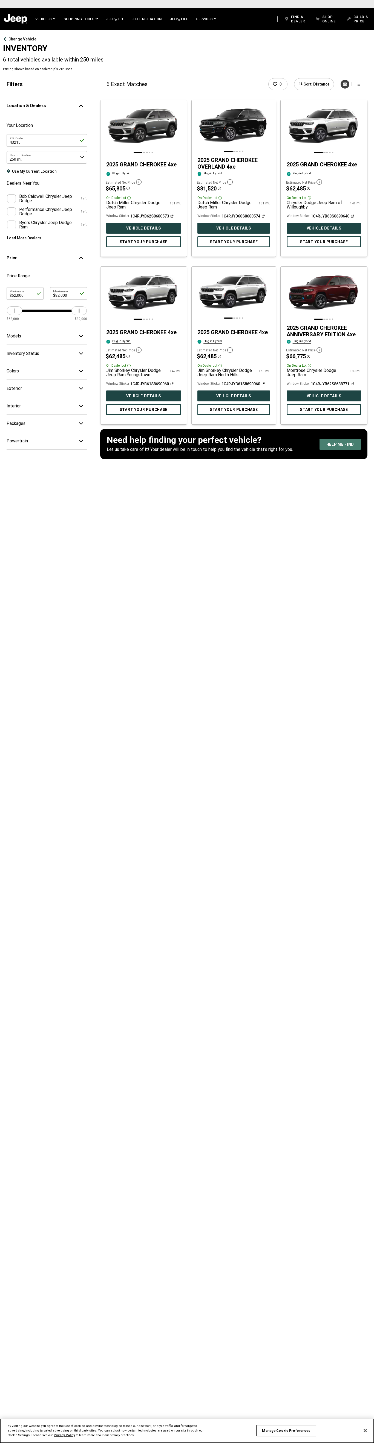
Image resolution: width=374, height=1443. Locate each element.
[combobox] (47, 157)
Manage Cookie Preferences (286, 1431)
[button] (45, 19)
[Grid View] (345, 84)
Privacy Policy (64, 1435)
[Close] (365, 1430)
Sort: (316, 84)
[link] (15, 19)
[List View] (358, 84)
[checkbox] (11, 198)
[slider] (14, 310)
